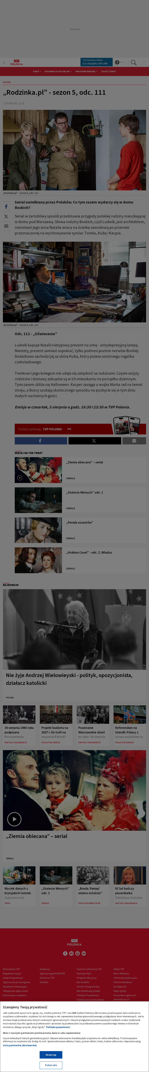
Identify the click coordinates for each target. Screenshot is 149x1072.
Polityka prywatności (58, 1027)
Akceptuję (51, 1054)
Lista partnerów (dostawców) (20, 1045)
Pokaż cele (51, 1065)
